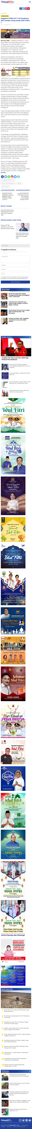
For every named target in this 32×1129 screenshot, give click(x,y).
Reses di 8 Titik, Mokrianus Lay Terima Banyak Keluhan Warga (7, 226)
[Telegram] (15, 176)
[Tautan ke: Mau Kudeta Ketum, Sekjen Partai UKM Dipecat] (5, 375)
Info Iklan (9, 1126)
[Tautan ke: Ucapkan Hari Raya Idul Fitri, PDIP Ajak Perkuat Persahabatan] (16, 347)
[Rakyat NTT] (7, 2)
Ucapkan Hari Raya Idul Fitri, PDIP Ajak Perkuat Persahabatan (15, 358)
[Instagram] (26, 8)
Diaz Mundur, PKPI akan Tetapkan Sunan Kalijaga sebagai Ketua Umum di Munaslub (19, 366)
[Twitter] (23, 8)
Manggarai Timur (7, 24)
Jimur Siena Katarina (8, 183)
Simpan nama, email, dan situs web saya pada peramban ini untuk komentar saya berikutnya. (14, 277)
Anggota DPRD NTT (8, 180)
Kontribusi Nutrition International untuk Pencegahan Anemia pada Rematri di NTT (23, 195)
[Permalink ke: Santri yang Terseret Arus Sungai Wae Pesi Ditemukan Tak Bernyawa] (4, 312)
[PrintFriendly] (18, 176)
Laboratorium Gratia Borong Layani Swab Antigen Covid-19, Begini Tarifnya (18, 303)
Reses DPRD (4, 16)
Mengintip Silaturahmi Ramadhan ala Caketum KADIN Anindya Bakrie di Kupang (19, 1093)
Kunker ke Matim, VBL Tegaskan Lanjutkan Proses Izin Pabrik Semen (19, 320)
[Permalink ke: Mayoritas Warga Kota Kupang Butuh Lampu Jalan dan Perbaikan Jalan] (23, 227)
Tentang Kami (24, 1125)
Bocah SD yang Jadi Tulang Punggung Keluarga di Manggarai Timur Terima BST (19, 295)
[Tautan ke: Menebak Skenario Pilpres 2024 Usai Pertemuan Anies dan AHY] (5, 393)
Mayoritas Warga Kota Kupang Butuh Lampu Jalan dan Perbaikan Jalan (7, 212)
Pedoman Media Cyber (19, 1126)
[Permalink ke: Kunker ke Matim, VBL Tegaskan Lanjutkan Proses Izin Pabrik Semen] (4, 321)
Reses (19, 183)
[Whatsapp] (8, 176)
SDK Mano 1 (5, 187)
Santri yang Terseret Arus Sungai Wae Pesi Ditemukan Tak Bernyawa (19, 311)
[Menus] (29, 2)
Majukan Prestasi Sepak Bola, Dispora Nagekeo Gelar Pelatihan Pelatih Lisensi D (7, 195)
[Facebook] (20, 8)
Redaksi (3, 1126)
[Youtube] (28, 8)
